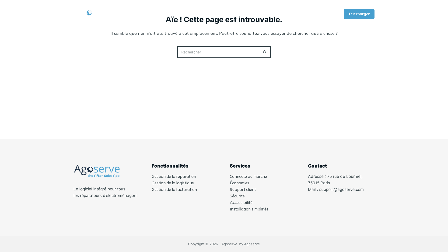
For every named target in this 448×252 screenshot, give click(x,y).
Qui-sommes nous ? (150, 14)
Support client (243, 189)
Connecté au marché (248, 176)
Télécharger (359, 14)
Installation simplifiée (249, 208)
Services (236, 14)
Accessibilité (241, 202)
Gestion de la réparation (174, 176)
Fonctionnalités (195, 14)
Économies (239, 182)
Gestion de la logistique (173, 182)
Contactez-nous (273, 14)
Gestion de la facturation (174, 189)
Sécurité (237, 195)
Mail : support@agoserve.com (336, 189)
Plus (307, 14)
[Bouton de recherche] (265, 52)
